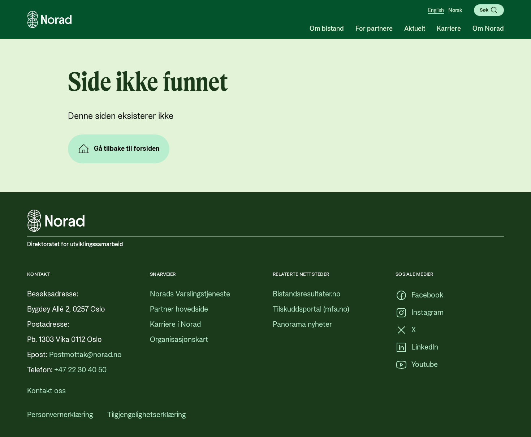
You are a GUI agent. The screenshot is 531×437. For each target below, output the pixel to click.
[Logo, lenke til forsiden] (49, 19)
